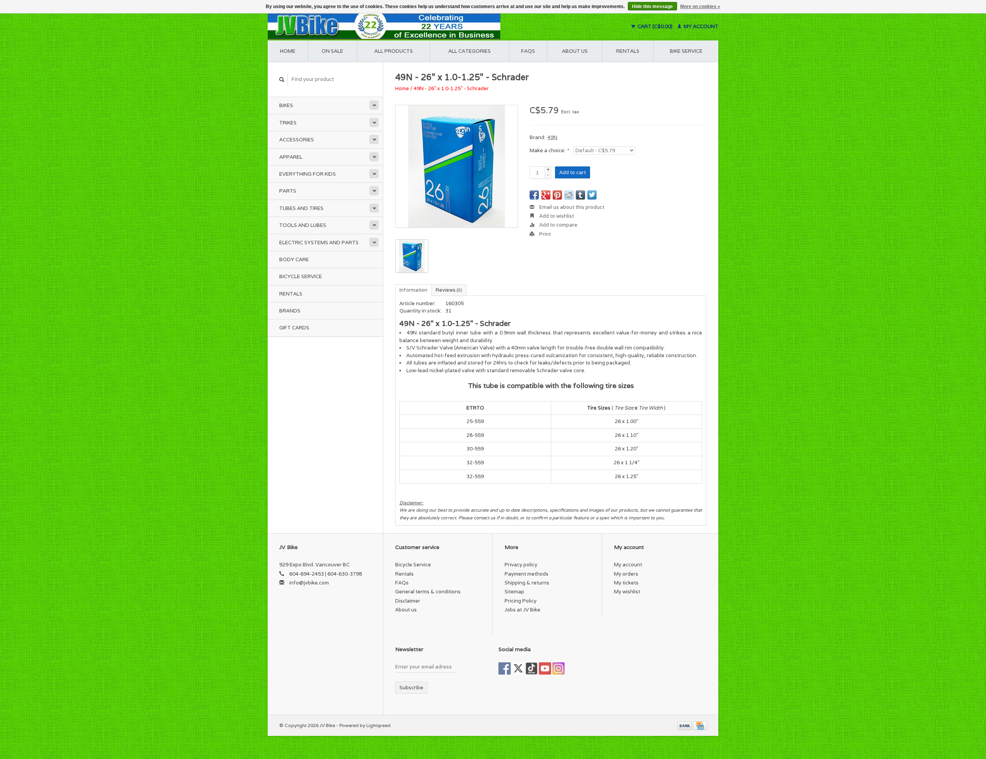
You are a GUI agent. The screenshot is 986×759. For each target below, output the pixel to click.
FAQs (528, 51)
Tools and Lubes (302, 225)
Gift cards (294, 327)
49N (552, 137)
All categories (469, 51)
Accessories (296, 139)
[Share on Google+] (545, 195)
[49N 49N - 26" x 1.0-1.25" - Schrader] (457, 166)
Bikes (286, 105)
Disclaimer (407, 601)
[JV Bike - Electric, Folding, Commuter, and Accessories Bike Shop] (431, 26)
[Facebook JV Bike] (504, 668)
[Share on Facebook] (534, 195)
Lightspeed (378, 725)
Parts (287, 191)
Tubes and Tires (301, 208)
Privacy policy (521, 564)
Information (413, 290)
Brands (289, 310)
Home (287, 51)
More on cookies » (700, 6)
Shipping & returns (527, 582)
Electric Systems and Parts (319, 242)
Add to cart (572, 172)
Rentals (290, 294)
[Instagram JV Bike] (558, 668)
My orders (626, 574)
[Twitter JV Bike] (518, 668)
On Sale (332, 51)
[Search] (282, 79)
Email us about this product (571, 207)
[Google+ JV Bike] (531, 668)
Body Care (294, 259)
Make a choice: (549, 150)
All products (393, 51)
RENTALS (627, 51)
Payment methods (526, 574)
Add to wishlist (556, 216)
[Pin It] (557, 195)
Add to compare (557, 225)
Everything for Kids (307, 174)
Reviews (449, 290)
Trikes (288, 122)
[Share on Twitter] (592, 195)
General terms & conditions (428, 591)
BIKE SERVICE (686, 51)
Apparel (290, 157)
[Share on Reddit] (568, 195)
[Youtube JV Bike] (545, 668)
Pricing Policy (521, 601)
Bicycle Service (300, 276)
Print (544, 234)
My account (700, 26)
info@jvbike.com (309, 582)
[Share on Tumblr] (580, 195)
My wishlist (627, 591)
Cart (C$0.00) (655, 26)
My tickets (626, 582)
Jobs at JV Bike (522, 609)
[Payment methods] (685, 725)
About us (575, 51)
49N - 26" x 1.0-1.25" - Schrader (451, 88)
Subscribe (411, 687)
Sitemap (514, 591)
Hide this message (652, 6)
